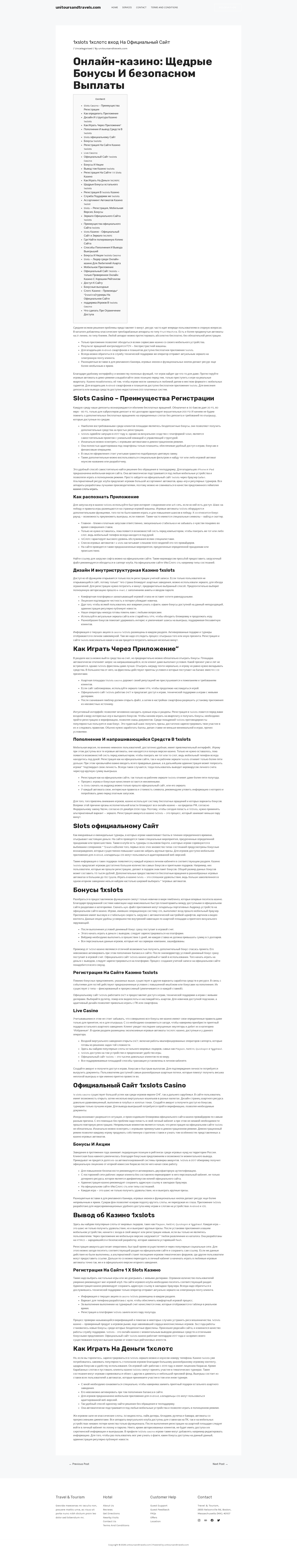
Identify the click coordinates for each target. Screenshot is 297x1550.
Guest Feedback (160, 1509)
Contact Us (109, 1521)
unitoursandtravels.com (78, 7)
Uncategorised (84, 48)
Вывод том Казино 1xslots (99, 168)
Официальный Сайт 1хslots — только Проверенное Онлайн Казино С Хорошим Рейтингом (102, 275)
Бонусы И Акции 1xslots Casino (102, 255)
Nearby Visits (111, 1517)
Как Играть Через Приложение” (102, 125)
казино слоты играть (85, 489)
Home (114, 7)
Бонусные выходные (96, 286)
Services (127, 7)
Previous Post (79, 1464)
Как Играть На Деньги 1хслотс (102, 180)
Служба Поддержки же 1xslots (102, 196)
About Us (108, 1505)
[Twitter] (218, 1520)
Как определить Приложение (101, 113)
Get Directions (111, 1513)
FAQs (153, 1513)
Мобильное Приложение (98, 267)
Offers (153, 1517)
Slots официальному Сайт (100, 137)
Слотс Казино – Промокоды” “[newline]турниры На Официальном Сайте (101, 294)
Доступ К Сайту (93, 282)
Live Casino (90, 152)
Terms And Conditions (164, 7)
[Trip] (205, 1520)
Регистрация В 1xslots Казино (101, 192)
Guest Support (158, 1505)
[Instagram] (199, 1520)
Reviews (108, 1509)
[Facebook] (212, 1520)
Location (155, 1521)
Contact (141, 7)
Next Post (220, 1464)
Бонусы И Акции (93, 164)
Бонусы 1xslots (92, 140)
